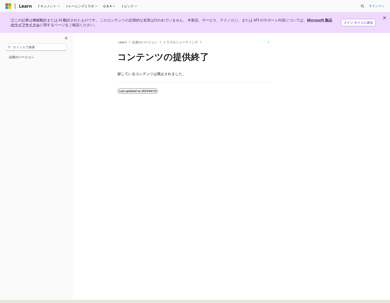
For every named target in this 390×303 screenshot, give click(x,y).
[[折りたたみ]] (66, 38)
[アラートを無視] (384, 17)
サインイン (377, 6)
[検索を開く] (362, 6)
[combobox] (36, 47)
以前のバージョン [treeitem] (21, 57)
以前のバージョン (145, 42)
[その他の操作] (269, 42)
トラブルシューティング (180, 42)
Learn (122, 42)
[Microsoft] (8, 6)
